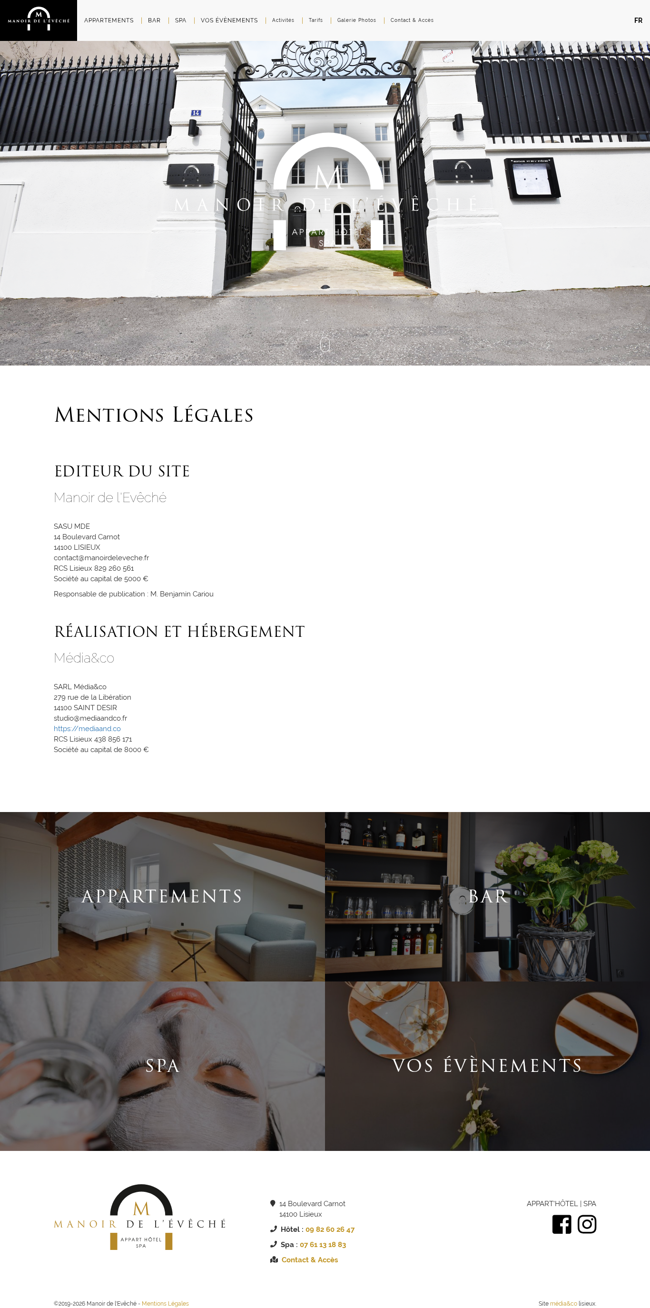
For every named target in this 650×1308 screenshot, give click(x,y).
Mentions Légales (165, 1303)
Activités (283, 20)
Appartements (109, 20)
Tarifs (316, 20)
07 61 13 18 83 (323, 1244)
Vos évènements (229, 20)
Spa (181, 20)
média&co (563, 1303)
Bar (154, 20)
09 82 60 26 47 (330, 1229)
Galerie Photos (356, 20)
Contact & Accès (412, 20)
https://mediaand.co (87, 728)
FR (638, 20)
